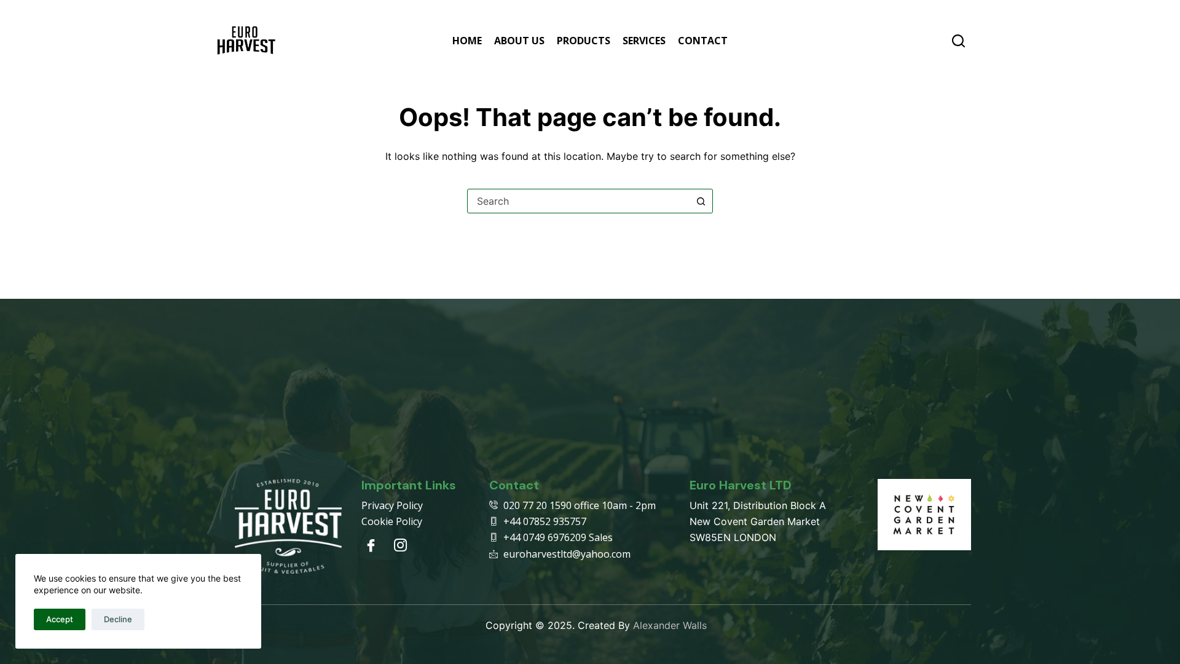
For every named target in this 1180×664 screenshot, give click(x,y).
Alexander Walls (670, 625)
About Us (519, 40)
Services (644, 40)
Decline (118, 619)
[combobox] (578, 201)
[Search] (958, 40)
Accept (59, 619)
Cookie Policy (391, 521)
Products (583, 40)
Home (467, 40)
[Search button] (700, 201)
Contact (703, 40)
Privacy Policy (392, 505)
